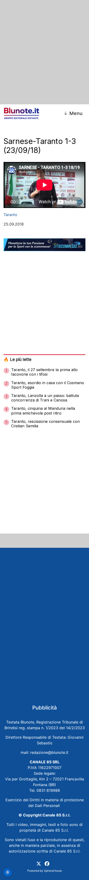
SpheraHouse (53, 870)
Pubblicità (44, 708)
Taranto (10, 214)
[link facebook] (47, 863)
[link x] (38, 863)
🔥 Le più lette (17, 359)
